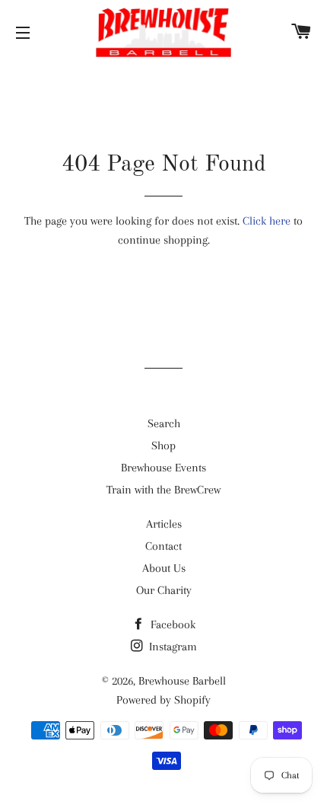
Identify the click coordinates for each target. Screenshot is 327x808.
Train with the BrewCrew (163, 490)
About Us (164, 568)
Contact (163, 546)
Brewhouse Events (163, 467)
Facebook (171, 624)
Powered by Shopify (163, 700)
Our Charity (164, 590)
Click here (266, 221)
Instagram (171, 646)
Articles (164, 524)
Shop (163, 445)
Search (164, 423)
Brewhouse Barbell (182, 681)
